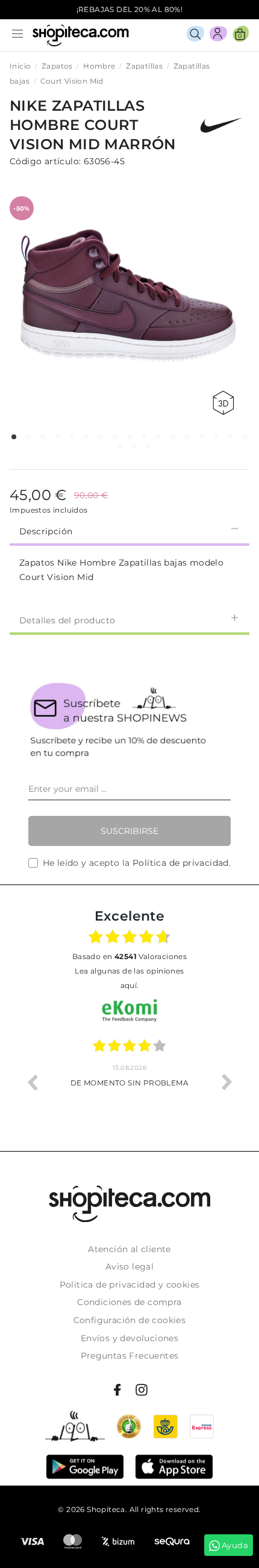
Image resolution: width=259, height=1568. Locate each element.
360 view (225, 402)
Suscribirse (129, 831)
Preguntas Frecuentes (130, 1355)
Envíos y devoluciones (129, 1338)
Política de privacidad (181, 862)
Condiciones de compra (129, 1302)
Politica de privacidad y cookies (130, 1284)
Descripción (45, 531)
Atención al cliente (129, 1249)
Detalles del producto (67, 620)
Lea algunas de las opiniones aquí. (129, 978)
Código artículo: (45, 161)
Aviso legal (129, 1266)
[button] (13, 436)
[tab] (129, 530)
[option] (129, 1082)
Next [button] (227, 1081)
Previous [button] (32, 1081)
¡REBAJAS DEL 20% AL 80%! (129, 9)
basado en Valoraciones (129, 956)
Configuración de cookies (129, 1320)
